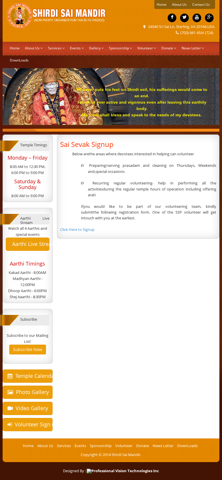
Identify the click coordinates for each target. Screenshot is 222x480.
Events (75, 48)
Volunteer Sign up (32, 424)
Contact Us (201, 4)
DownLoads (19, 60)
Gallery (95, 48)
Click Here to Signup (77, 229)
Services (55, 48)
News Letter (192, 48)
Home (161, 4)
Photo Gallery (31, 392)
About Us (179, 4)
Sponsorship (119, 48)
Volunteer (145, 48)
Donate (167, 48)
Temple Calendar (32, 375)
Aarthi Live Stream (30, 243)
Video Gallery (30, 408)
